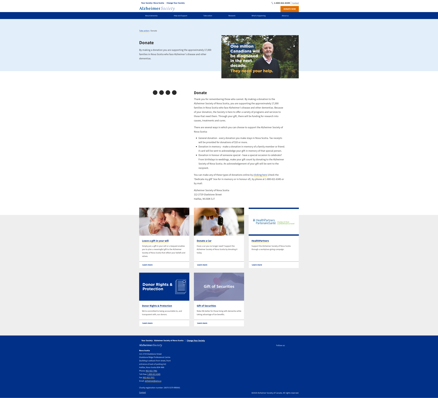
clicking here (260, 174)
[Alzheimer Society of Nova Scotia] (157, 9)
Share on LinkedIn (168, 92)
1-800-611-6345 (153, 374)
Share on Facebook (155, 92)
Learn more (147, 264)
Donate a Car (204, 240)
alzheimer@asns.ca (153, 381)
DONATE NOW (290, 9)
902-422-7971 (148, 377)
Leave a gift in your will (155, 240)
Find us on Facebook (287, 345)
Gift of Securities (206, 305)
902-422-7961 (151, 370)
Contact (295, 3)
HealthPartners (260, 240)
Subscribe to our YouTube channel (297, 345)
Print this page (174, 92)
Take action (144, 30)
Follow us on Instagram (292, 345)
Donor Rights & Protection (157, 305)
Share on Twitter (161, 92)
